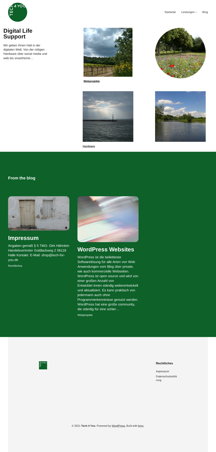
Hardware (89, 146)
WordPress (118, 425)
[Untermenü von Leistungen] (196, 12)
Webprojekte (92, 81)
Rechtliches (15, 265)
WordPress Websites (105, 249)
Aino (140, 425)
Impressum (23, 238)
